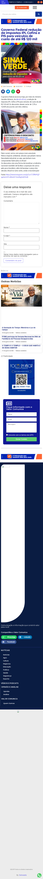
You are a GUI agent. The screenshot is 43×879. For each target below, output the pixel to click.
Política (6, 670)
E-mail (7, 235)
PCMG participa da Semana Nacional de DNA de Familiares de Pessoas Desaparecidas (21, 338)
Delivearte (23, 875)
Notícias (6, 655)
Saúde (5, 673)
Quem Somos (9, 703)
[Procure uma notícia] (38, 14)
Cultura (6, 661)
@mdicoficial (21, 99)
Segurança (7, 676)
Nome (7, 227)
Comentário (8, 201)
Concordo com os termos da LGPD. (21, 435)
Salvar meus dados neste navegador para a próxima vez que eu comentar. (21, 255)
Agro (5, 658)
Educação (7, 667)
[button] (22, 7)
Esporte (6, 679)
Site (5, 244)
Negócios (7, 664)
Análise (6, 694)
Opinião (6, 691)
